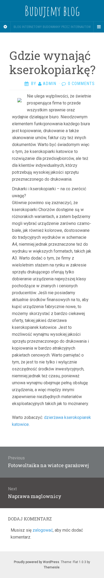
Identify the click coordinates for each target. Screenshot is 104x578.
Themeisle (51, 567)
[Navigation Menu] (98, 27)
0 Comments (81, 83)
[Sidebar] (5, 27)
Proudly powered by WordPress (36, 562)
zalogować (43, 530)
